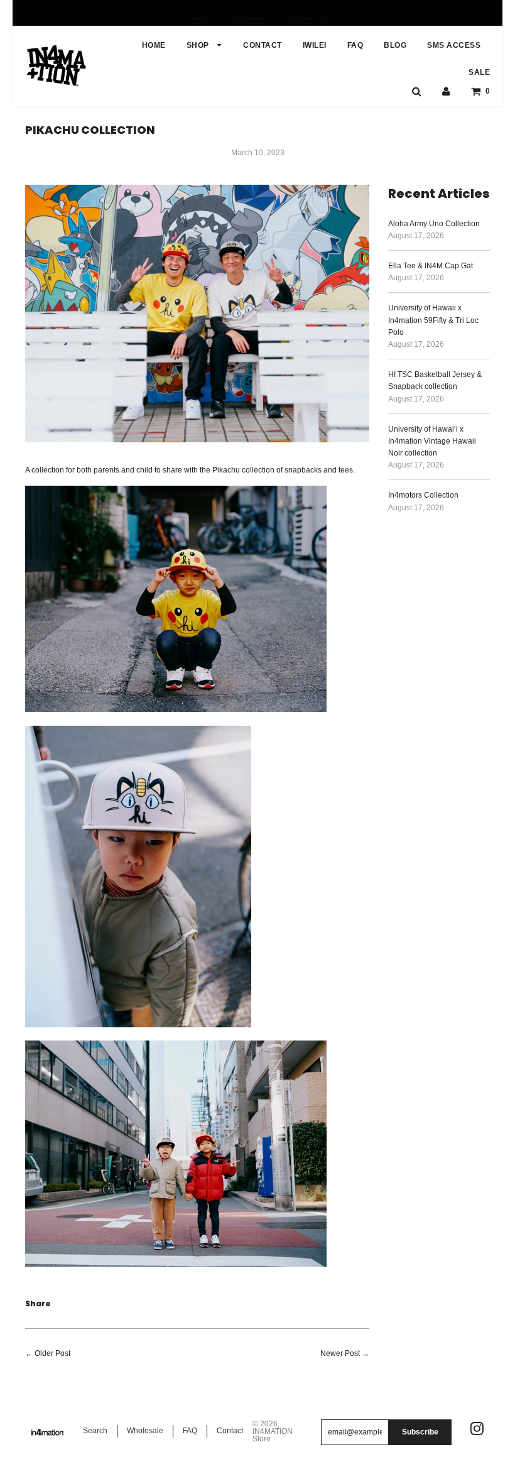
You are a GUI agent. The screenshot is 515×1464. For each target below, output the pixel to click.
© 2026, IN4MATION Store (272, 1431)
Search (95, 1430)
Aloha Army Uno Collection (434, 223)
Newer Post (340, 1353)
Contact (230, 1430)
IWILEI (315, 45)
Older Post (52, 1353)
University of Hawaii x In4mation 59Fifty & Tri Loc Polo (433, 319)
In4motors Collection (423, 495)
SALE (479, 72)
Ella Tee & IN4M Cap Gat (430, 265)
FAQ (355, 45)
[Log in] (446, 91)
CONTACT (262, 45)
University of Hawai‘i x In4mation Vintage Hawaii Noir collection (432, 441)
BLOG (395, 45)
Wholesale (145, 1430)
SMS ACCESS (453, 45)
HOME (154, 45)
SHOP (199, 45)
